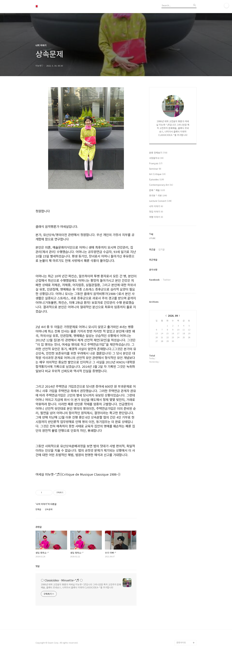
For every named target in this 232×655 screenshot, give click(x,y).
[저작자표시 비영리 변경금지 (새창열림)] (70, 492)
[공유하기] (45, 492)
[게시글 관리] (49, 492)
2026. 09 (173, 315)
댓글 (38, 566)
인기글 (161, 249)
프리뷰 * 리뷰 (158, 195)
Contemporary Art (161, 184)
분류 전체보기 (158, 152)
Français (155, 163)
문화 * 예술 (157, 190)
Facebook (154, 279)
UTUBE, (152, 238)
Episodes (156, 179)
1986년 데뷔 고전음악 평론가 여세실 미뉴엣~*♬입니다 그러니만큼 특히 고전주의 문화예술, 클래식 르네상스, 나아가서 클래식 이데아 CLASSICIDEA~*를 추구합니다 (81, 586)
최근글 (152, 249)
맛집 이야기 (156, 211)
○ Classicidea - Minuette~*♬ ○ (62, 580)
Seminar (155, 168)
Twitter (167, 279)
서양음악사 (156, 158)
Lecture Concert (160, 200)
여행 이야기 (156, 216)
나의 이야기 (156, 206)
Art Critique (157, 174)
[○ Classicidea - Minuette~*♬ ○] (53, 6)
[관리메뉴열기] (226, 5)
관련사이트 (181, 642)
